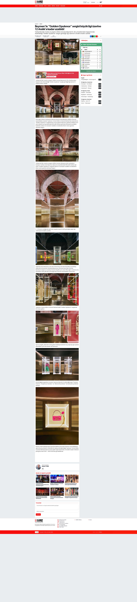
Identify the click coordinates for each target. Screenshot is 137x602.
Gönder (38, 514)
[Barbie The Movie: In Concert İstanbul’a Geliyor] (57, 478)
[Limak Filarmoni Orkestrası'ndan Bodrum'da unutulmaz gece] (42, 478)
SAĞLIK (49, 5)
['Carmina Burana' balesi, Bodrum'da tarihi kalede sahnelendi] (42, 491)
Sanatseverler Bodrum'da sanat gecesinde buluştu (71, 484)
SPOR (45, 5)
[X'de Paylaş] (92, 36)
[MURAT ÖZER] (38, 467)
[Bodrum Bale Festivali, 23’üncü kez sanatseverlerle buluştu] (57, 491)
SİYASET (58, 5)
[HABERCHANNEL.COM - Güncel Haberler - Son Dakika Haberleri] (39, 2)
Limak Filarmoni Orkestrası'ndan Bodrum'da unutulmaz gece (42, 484)
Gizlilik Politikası (79, 519)
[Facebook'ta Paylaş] (90, 36)
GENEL (36, 5)
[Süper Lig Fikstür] (100, 75)
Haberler (36, 23)
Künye (90, 519)
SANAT (41, 23)
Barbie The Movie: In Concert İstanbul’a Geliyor (56, 484)
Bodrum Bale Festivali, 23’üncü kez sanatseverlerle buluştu (56, 497)
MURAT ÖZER (45, 466)
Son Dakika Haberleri (63, 525)
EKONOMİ (41, 5)
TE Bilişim (100, 532)
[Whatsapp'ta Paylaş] (95, 36)
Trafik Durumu (62, 522)
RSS (37, 532)
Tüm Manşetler (62, 524)
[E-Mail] (43, 469)
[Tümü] (100, 40)
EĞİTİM (53, 5)
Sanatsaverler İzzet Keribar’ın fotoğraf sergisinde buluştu (71, 497)
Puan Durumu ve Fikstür (63, 523)
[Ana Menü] (101, 6)
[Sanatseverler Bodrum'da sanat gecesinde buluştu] (71, 478)
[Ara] (100, 6)
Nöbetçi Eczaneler (62, 519)
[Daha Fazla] (97, 36)
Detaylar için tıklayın (91, 71)
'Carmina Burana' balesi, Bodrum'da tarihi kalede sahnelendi (41, 497)
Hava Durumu (61, 521)
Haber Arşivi (61, 527)
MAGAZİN (62, 5)
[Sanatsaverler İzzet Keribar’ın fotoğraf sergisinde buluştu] (71, 491)
